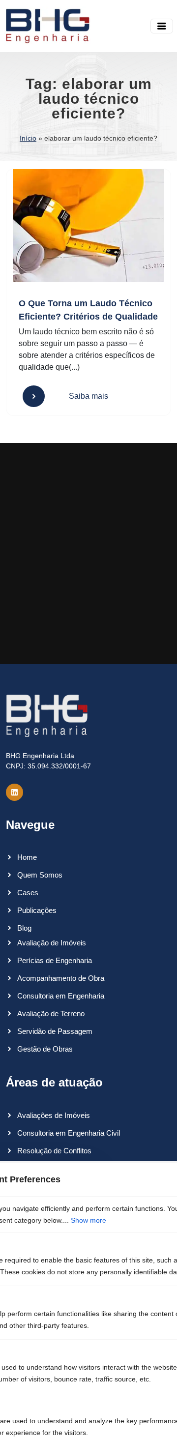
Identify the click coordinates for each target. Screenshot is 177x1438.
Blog (24, 928)
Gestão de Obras (45, 1049)
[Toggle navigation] (161, 26)
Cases (27, 892)
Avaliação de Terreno (51, 1013)
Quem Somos (39, 875)
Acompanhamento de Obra (60, 978)
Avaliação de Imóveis (51, 943)
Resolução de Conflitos (54, 1150)
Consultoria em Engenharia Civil (68, 1133)
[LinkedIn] (14, 792)
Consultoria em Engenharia (60, 996)
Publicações (37, 910)
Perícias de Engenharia (54, 960)
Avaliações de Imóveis (53, 1115)
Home (27, 857)
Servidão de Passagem (54, 1031)
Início (28, 138)
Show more (88, 1220)
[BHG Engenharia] (47, 26)
